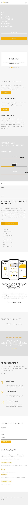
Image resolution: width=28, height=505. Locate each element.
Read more (5, 109)
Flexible (5, 240)
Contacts (14, 38)
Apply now (14, 349)
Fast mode (6, 233)
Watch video (3, 151)
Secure (5, 244)
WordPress (3, 499)
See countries (6, 92)
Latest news (14, 32)
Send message (6, 441)
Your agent (6, 237)
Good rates (6, 229)
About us (3, 373)
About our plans (11, 223)
